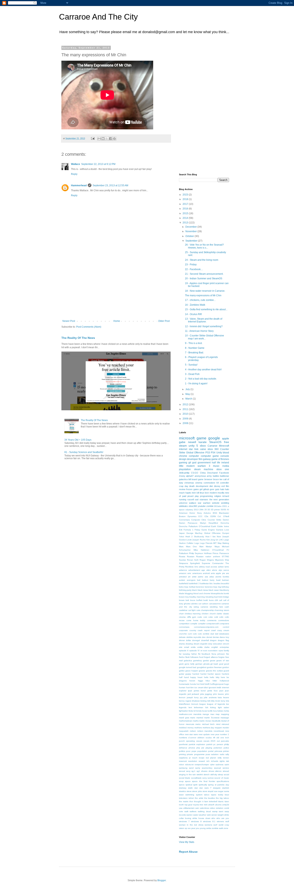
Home (116, 321)
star (196, 788)
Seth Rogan (200, 560)
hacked (195, 674)
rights (222, 761)
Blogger (161, 880)
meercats (190, 724)
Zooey (182, 476)
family (226, 650)
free (226, 442)
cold (216, 617)
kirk (208, 701)
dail (216, 634)
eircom (226, 644)
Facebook (224, 473)
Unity (219, 452)
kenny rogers (185, 701)
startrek (225, 788)
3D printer (215, 509)
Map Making (223, 543)
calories (194, 604)
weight (221, 815)
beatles (217, 583)
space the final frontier (203, 781)
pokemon (218, 748)
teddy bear (223, 795)
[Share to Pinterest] (114, 139)
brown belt (184, 600)
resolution (192, 761)
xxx (189, 828)
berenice (200, 587)
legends (182, 707)
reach (194, 758)
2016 (186, 208)
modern (213, 493)
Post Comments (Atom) (88, 326)
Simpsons (183, 563)
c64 (216, 600)
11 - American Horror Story (199, 331)
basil (218, 580)
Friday (197, 530)
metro (198, 724)
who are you (222, 818)
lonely (199, 711)
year (193, 828)
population (202, 751)
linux (202, 493)
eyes (221, 650)
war (199, 503)
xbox (203, 445)
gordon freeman (214, 667)
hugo (226, 684)
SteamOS (215, 442)
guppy (188, 674)
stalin (190, 788)
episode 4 (183, 650)
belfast (192, 587)
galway (207, 459)
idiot (206, 687)
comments (211, 620)
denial (209, 637)
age (203, 570)
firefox (182, 657)
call (220, 600)
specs (181, 785)
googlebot (201, 667)
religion (217, 496)
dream (196, 644)
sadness (219, 764)
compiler (202, 623)
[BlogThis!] (103, 139)
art (189, 577)
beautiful (225, 583)
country (192, 630)
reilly (220, 758)
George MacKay (194, 533)
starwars (204, 499)
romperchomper (202, 764)
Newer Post (68, 321)
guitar (181, 674)
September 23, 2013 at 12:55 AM (110, 185)
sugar (220, 791)
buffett (199, 600)
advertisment (194, 570)
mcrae (208, 721)
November (191, 231)
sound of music (221, 778)
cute (195, 634)
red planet (211, 758)
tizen (227, 801)
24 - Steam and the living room (201, 260)
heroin (192, 681)
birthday (225, 587)
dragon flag (223, 640)
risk (227, 761)
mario (192, 718)
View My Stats (186, 842)
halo (222, 489)
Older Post (164, 321)
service (226, 768)
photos (192, 748)
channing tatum (221, 610)
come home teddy (195, 620)
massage (225, 718)
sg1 (198, 771)
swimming (189, 795)
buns (211, 600)
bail (198, 580)
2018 (186, 199)
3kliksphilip (184, 473)
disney (217, 486)
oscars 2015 (209, 741)
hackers (225, 674)
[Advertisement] (116, 287)
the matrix (183, 801)
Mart (201, 546)
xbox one (222, 469)
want (221, 811)
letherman (198, 707)
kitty (213, 701)
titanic (221, 801)
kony (223, 701)
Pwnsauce (224, 553)
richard (225, 496)
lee (227, 704)
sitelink (200, 774)
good (226, 664)
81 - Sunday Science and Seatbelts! (83, 452)
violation (219, 808)
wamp (215, 811)
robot (181, 764)
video (212, 808)
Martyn (209, 546)
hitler (215, 681)
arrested (183, 577)
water (195, 815)
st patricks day (222, 785)
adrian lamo (223, 567)
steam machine (203, 469)
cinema (198, 483)
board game (197, 479)
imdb (219, 687)
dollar (188, 640)
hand (186, 677)
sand (191, 768)
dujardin (204, 644)
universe (183, 503)
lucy (215, 711)
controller (224, 483)
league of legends (216, 704)
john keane (218, 694)
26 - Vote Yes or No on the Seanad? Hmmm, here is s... (204, 246)
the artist (199, 798)
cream (226, 630)
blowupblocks (217, 593)
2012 (186, 404)
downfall (205, 640)
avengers (191, 580)
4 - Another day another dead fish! (203, 369)
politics (182, 751)
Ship (227, 560)
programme (199, 754)
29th (201, 509)
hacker (203, 674)
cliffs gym (191, 617)
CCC (200, 516)
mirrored (225, 724)
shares (204, 771)
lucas (204, 711)
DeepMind (213, 523)
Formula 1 (188, 530)
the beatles (209, 798)
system (199, 795)
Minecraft (224, 445)
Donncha (225, 523)
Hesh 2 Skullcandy (194, 536)
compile (193, 623)
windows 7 (184, 821)
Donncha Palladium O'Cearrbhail (194, 526)
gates (196, 489)
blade (181, 593)
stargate (217, 788)
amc (189, 573)
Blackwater (224, 513)
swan (181, 795)
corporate (183, 630)
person (220, 744)
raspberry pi (185, 758)
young (203, 828)
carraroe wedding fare (212, 607)
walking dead (204, 811)
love (207, 493)
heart (200, 677)
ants (213, 573)
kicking (203, 701)
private (190, 754)
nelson (193, 731)
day (186, 486)
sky (215, 774)
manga (206, 714)
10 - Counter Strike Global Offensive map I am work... (204, 337)
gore (212, 489)
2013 (186, 222)
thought (197, 801)
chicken (205, 613)
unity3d (225, 805)
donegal (196, 640)
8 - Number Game (194, 348)
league (202, 704)
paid (184, 496)
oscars (199, 741)
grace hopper (191, 671)
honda (193, 684)
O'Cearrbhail (218, 550)
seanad (217, 768)
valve (203, 449)
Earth (213, 526)
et (201, 650)
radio (222, 754)
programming (206, 496)
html (202, 684)
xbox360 (193, 506)
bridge (226, 597)
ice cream (198, 687)
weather (202, 815)
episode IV (194, 650)
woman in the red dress (191, 825)
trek (205, 805)
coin (205, 617)
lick (206, 707)
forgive (221, 657)
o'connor (192, 737)
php (198, 748)
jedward (195, 694)
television (183, 798)
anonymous (200, 476)
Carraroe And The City (98, 16)
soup (181, 781)
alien (208, 570)
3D (208, 509)
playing (209, 748)
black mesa (203, 590)
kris (227, 701)
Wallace (75, 164)
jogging (208, 694)
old (217, 737)
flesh (187, 657)
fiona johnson (218, 654)
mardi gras (184, 718)
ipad (190, 691)
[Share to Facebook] (111, 139)
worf (215, 825)
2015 (186, 213)
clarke (219, 613)
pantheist (183, 744)
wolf (227, 821)
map (218, 714)
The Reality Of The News (78, 337)
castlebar (183, 610)
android (206, 573)
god (194, 462)
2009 (186, 418)
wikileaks (183, 506)
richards (214, 761)
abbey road (204, 567)
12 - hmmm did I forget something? (204, 326)
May (188, 394)
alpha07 (190, 476)
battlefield (183, 583)
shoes (211, 771)
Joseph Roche (199, 540)
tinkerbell (213, 801)
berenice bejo (211, 587)
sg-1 (193, 771)
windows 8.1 (209, 821)
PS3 (207, 452)
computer (194, 456)
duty (210, 644)
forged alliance (211, 657)
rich (208, 761)
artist (194, 577)
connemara (184, 627)
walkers (193, 811)
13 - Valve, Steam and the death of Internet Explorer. (203, 320)
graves (202, 671)
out (218, 741)
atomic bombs (222, 577)
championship (207, 610)
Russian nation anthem (208, 556)
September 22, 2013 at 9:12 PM (98, 164)
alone (214, 570)
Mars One (191, 546)
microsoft (187, 438)
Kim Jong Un (212, 540)
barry (212, 580)
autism (182, 580)
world (221, 825)
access (214, 567)
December (191, 226)
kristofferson (184, 704)
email (186, 647)
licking (213, 707)
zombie (209, 506)
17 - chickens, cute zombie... (200, 300)
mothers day (208, 727)
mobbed (183, 727)
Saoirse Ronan (186, 560)
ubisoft (211, 805)
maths (196, 721)
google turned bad (187, 667)
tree (201, 805)
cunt (190, 634)
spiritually (203, 785)
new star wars (191, 734)
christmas (189, 483)
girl (201, 489)
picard (190, 496)
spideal (189, 785)
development (202, 486)
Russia (182, 556)
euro (205, 650)
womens (208, 825)
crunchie (183, 634)
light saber (223, 707)
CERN (213, 516)
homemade (184, 684)
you (197, 828)
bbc (211, 583)
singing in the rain (187, 774)
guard (226, 671)
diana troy (224, 637)
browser (208, 479)
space (188, 781)
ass (206, 577)
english (214, 647)
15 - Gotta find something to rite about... (206, 309)
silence (218, 771)
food (201, 657)
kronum (194, 704)
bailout (205, 580)
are (227, 573)
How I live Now (213, 536)
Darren (226, 520)
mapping (225, 714)
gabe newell (187, 442)
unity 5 (193, 445)
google (214, 438)
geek (181, 664)
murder (226, 727)
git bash (214, 664)
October (190, 236)
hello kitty (214, 677)
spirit (195, 785)
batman (225, 580)
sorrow (211, 778)
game (201, 438)
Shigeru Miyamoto (215, 560)
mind (218, 724)
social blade (184, 778)
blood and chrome (201, 593)
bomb (226, 593)
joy (201, 697)
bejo (186, 587)
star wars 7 (205, 788)
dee (204, 637)
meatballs (216, 721)
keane (226, 697)
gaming (183, 462)
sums (226, 791)
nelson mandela (205, 731)
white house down (201, 818)
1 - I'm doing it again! (196, 383)
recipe (201, 758)
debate (182, 637)
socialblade (196, 778)
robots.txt (189, 764)
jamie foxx (212, 691)
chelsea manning (193, 613)
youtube (202, 506)
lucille (210, 711)
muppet (218, 727)
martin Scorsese (212, 718)
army (209, 476)
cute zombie (203, 634)
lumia (226, 711)
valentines (204, 808)
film (200, 459)
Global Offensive (212, 533)
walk (186, 811)
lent (190, 707)
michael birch (208, 724)
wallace (192, 503)
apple (225, 438)
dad (212, 634)
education (217, 644)
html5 (207, 684)
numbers (183, 737)
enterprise (224, 647)
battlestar (204, 583)
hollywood (224, 681)
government (204, 462)
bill (189, 479)
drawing (189, 644)
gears (212, 660)
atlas (211, 577)
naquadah (184, 731)
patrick (209, 744)
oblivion (200, 737)
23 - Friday (191, 264)
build (205, 600)
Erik (180, 530)
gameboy (197, 660)
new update (204, 734)
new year (215, 734)
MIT (215, 543)
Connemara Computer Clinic (192, 520)
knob (217, 701)
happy (193, 677)
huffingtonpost (217, 684)
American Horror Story (190, 513)
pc (214, 744)
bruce (192, 600)
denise (216, 637)
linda (191, 711)
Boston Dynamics (187, 516)
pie (202, 748)
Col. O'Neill (223, 516)
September (191, 240)
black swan (214, 590)
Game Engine (208, 530)
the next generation (219, 499)
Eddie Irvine (223, 526)
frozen (189, 489)
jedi (189, 694)
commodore (223, 620)
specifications (223, 781)
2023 (186, 194)
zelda (208, 828)
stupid (210, 791)
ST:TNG (225, 556)
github (206, 489)
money (190, 727)
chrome (183, 456)
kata (220, 697)
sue (216, 791)
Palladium (183, 553)
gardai (206, 660)
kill (198, 493)
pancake (225, 741)
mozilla (221, 493)
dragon (213, 640)
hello (206, 677)
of (180, 496)
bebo (181, 587)
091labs (217, 506)
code (199, 617)
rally (227, 754)
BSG (215, 513)
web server (212, 815)
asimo (200, 577)
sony (204, 778)
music (216, 466)
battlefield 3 (194, 583)
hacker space (214, 674)
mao (212, 714)
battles (216, 476)
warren (189, 815)
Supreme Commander (212, 563)
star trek (193, 449)
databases (224, 634)
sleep (220, 774)
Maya (217, 546)
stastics (182, 791)
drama (182, 644)
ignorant (212, 687)
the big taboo (222, 798)
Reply (74, 174)
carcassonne (215, 604)
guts (217, 489)
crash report (204, 630)
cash (227, 607)
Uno (196, 567)
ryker (212, 764)
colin (221, 617)
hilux (208, 681)
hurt (188, 687)
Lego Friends (206, 543)
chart (181, 613)
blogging (189, 593)
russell (190, 499)
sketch (207, 774)
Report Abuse (188, 851)
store (205, 791)
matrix (202, 721)
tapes (213, 795)
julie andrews (210, 697)
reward (202, 761)
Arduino (207, 513)
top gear (189, 805)
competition (184, 623)
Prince (215, 553)
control (226, 627)
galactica (188, 660)
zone (226, 828)
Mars (181, 546)
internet (183, 449)
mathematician (185, 721)
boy (187, 597)
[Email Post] (92, 138)
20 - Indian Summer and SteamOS (203, 278)
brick (220, 597)
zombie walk (217, 828)
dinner (182, 640)
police (226, 748)
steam (183, 445)
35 (205, 509)
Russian (190, 556)
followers (194, 657)
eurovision (213, 650)
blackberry (224, 590)
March (189, 398)
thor (191, 801)
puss (208, 754)
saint (227, 764)
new (227, 493)
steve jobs (197, 791)
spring (211, 785)
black (194, 590)
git (189, 462)
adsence (183, 570)
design (182, 459)
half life (216, 462)
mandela (197, 714)
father (194, 654)
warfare (206, 503)
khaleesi (196, 701)
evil (223, 486)
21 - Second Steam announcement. (204, 274)
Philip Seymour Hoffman (200, 553)
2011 (186, 409)
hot (198, 684)
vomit (226, 808)
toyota (196, 805)
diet (211, 486)
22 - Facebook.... (194, 269)
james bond (200, 691)
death (192, 486)
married (199, 718)
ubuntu (218, 805)
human (182, 687)
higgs (200, 681)
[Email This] (99, 139)
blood (226, 452)
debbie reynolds (193, 637)
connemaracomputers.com (206, 627)
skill (212, 774)
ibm (192, 687)
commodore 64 (211, 483)
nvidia (225, 466)
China (203, 473)
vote (181, 811)
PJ (228, 550)
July (187, 389)
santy (197, 768)
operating (190, 741)
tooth (181, 805)
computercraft (212, 623)
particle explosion (197, 744)
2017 (186, 204)
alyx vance (224, 570)
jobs (202, 694)
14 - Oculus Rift (193, 314)
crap (181, 486)
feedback (206, 654)
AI (228, 509)
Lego (196, 543)
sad (196, 499)
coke (210, 617)
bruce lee (217, 479)
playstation (185, 469)
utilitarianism (188, 808)
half (180, 677)
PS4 (213, 452)
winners (220, 821)
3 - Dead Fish (192, 374)
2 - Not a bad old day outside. (201, 378)
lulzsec (220, 711)
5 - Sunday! (191, 364)
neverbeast (219, 731)
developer (192, 459)
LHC (221, 540)
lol (195, 711)
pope (194, 751)
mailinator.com (185, 714)
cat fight (192, 610)
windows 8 (196, 821)
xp (186, 828)
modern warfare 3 (198, 466)
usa (180, 808)
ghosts (206, 664)
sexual (182, 771)
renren (226, 758)
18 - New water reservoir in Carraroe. (205, 290)
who (213, 818)
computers (224, 623)
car (199, 604)
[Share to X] (107, 139)
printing (182, 754)
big (219, 587)
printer (226, 751)
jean (221, 691)
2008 (186, 423)
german (198, 664)
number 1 (224, 734)
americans (197, 573)
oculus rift (210, 737)
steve (189, 791)
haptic (188, 493)
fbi (199, 654)
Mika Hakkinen (201, 550)
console (224, 456)
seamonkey (207, 768)
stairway (182, 788)
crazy (219, 630)
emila (193, 647)
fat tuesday (184, 654)
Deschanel (212, 473)
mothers (198, 727)
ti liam (205, 801)
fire (227, 654)
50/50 (223, 509)
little (181, 466)
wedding (225, 503)
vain (197, 808)
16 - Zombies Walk (195, 304)
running (182, 499)
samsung (183, 768)
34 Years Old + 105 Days (77, 439)
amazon (182, 573)
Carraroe (212, 445)
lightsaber (183, 711)
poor (188, 751)
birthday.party (185, 590)
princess (218, 751)
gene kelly (189, 664)
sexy (188, 771)
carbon (205, 604)
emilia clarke (203, 647)
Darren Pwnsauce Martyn (192, 523)
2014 (186, 218)
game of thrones (220, 459)
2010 (186, 413)
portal (210, 751)
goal (221, 664)
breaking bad (212, 597)
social (226, 774)
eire (180, 647)
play (197, 496)
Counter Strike (215, 520)
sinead (226, 771)
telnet (191, 798)
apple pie (220, 573)
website (215, 503)
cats (198, 610)
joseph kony (193, 697)
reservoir (183, 761)
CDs (206, 516)
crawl (213, 630)
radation (215, 754)
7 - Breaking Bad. (194, 352)
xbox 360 (213, 449)
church (213, 613)
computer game (210, 456)
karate (203, 442)
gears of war (222, 660)
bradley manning (197, 597)
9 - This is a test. (193, 343)
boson (182, 597)
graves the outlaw (214, 671)
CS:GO (194, 473)
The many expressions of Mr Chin (203, 295)
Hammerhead (79, 185)
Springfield (195, 563)
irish (194, 493)
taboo (206, 795)
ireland (225, 462)
